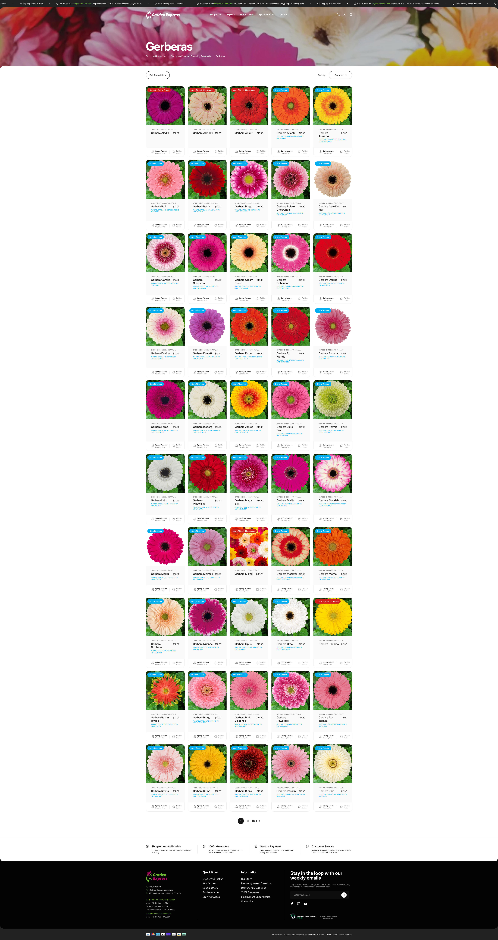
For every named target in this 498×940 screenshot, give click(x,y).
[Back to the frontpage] (147, 56)
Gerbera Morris (328, 573)
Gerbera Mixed (244, 573)
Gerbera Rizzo (243, 791)
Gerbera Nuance (203, 644)
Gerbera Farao (159, 426)
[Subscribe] (344, 895)
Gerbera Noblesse (156, 645)
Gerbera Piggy (201, 717)
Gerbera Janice (244, 426)
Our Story (246, 879)
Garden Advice (211, 892)
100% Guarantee (250, 892)
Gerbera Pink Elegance (242, 719)
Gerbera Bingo (243, 206)
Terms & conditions (345, 934)
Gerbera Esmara (328, 353)
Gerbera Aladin (160, 133)
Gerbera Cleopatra (199, 281)
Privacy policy (332, 934)
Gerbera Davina (160, 353)
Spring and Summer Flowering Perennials (191, 56)
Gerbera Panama (329, 644)
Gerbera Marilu (160, 573)
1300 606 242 (155, 887)
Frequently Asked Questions (256, 883)
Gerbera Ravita (160, 791)
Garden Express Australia (163, 129)
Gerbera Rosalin (286, 791)
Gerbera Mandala (329, 500)
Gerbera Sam (326, 791)
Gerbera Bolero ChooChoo (286, 208)
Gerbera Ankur (243, 133)
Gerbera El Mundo (283, 355)
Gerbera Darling (328, 279)
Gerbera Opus (243, 644)
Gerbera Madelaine (199, 502)
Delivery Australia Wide (253, 888)
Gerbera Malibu (286, 500)
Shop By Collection (213, 879)
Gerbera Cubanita (282, 281)
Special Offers (210, 888)
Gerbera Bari (158, 206)
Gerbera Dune (243, 353)
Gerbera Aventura (324, 134)
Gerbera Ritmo (201, 791)
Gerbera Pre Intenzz (326, 719)
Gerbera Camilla (160, 279)
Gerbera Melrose (203, 573)
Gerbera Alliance (203, 133)
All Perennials (159, 56)
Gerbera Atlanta (286, 133)
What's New (209, 883)
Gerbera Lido (159, 500)
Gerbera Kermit (328, 426)
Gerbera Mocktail (287, 573)
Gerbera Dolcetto (203, 353)
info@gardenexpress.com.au (161, 890)
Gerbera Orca (285, 644)
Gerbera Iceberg (202, 426)
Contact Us (247, 901)
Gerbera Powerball (283, 719)
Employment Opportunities (255, 897)
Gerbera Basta (201, 206)
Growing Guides (211, 897)
